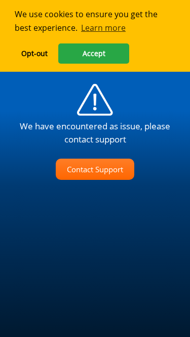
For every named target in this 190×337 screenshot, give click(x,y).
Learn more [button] (103, 27)
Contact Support (95, 169)
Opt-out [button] (34, 53)
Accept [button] (94, 53)
